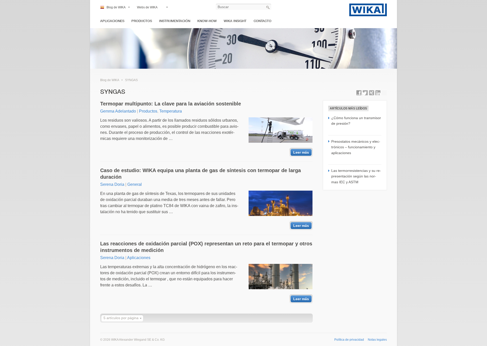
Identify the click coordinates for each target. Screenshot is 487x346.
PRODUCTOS (141, 21)
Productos (148, 111)
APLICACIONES (112, 21)
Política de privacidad (349, 339)
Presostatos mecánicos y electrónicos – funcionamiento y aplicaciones (355, 147)
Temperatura (170, 111)
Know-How (207, 21)
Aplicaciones (138, 258)
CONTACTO (262, 21)
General (134, 184)
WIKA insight (235, 21)
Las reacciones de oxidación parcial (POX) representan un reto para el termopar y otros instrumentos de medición (206, 247)
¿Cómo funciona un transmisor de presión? (356, 120)
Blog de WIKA (116, 7)
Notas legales (377, 339)
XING (371, 92)
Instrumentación (174, 21)
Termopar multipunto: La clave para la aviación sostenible (170, 103)
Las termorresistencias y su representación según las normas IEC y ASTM (356, 176)
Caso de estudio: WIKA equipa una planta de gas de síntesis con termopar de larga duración (200, 174)
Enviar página (384, 92)
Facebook (358, 92)
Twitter (365, 92)
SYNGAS (131, 80)
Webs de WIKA (147, 7)
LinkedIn (377, 92)
